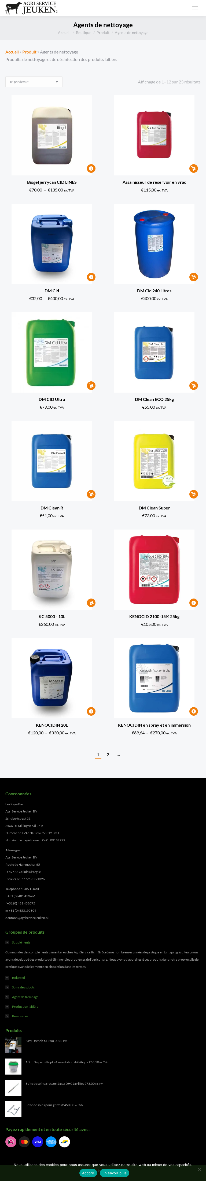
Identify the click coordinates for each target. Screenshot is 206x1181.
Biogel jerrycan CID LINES (52, 182)
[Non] (199, 1169)
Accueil (12, 51)
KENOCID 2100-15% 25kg (154, 616)
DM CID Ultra (52, 399)
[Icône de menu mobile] (195, 8)
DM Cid (52, 290)
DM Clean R (52, 507)
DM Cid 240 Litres (154, 290)
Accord (88, 1173)
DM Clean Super (154, 507)
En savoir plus (114, 1173)
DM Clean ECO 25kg (154, 399)
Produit (29, 51)
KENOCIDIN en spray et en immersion (154, 724)
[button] (193, 168)
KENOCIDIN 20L (52, 724)
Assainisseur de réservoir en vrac (154, 182)
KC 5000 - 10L (52, 616)
